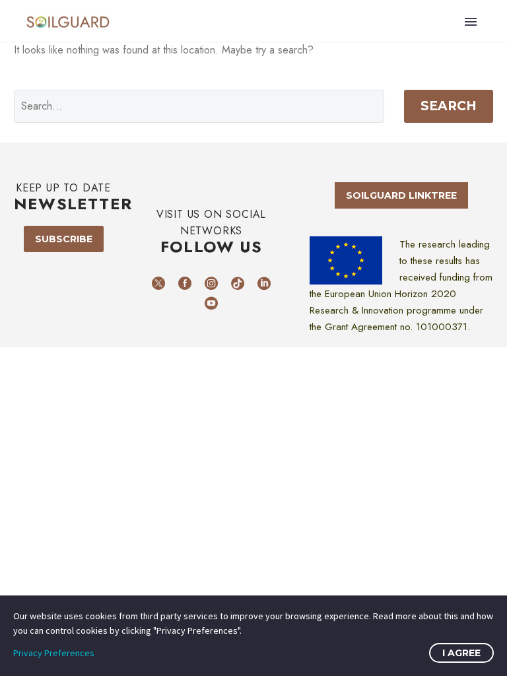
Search (449, 106)
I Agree (461, 653)
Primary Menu (471, 22)
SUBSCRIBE (63, 239)
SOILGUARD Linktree (401, 195)
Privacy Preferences (53, 653)
